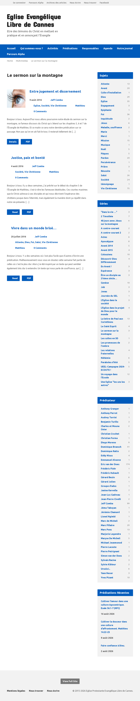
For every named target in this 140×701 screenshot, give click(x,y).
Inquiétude (107, 118)
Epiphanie (106, 110)
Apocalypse (107, 241)
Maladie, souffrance (111, 127)
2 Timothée (107, 216)
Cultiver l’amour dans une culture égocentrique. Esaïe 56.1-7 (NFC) (114, 604)
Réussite (105, 171)
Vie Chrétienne (59, 105)
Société (45, 105)
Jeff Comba (56, 100)
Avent (104, 88)
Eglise (37, 105)
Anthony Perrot (109, 413)
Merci (104, 136)
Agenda (107, 48)
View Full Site (70, 681)
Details (13, 141)
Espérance (106, 271)
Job (103, 287)
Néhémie (105, 358)
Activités (52, 48)
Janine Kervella (109, 490)
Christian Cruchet (110, 434)
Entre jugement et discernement (55, 91)
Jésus (104, 123)
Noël (103, 149)
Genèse (105, 283)
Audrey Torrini (109, 417)
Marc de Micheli (109, 521)
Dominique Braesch (111, 447)
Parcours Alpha (36, 2)
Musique (105, 145)
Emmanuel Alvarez (111, 460)
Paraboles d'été (109, 362)
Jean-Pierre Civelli (111, 499)
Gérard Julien (108, 481)
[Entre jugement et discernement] (16, 105)
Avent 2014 (107, 246)
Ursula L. (105, 569)
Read (15, 212)
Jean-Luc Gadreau (110, 495)
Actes (104, 237)
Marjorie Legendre (111, 534)
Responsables (90, 48)
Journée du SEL (109, 296)
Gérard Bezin (108, 477)
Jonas (104, 291)
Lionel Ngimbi (108, 516)
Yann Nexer (107, 573)
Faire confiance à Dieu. (113, 645)
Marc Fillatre (107, 525)
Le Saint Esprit (108, 326)
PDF (27, 141)
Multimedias (22, 61)
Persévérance (108, 162)
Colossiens (106, 254)
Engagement (107, 105)
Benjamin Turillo (109, 422)
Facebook (104, 2)
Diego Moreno (108, 442)
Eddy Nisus (107, 455)
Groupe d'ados (108, 486)
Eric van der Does (110, 464)
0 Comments (40, 111)
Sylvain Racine (108, 560)
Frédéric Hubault (110, 473)
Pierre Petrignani (110, 551)
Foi (32, 242)
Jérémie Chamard (110, 512)
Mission (105, 140)
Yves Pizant (107, 577)
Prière (104, 166)
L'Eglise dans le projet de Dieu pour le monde (112, 311)
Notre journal (125, 48)
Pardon (104, 158)
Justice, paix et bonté (28, 158)
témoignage (107, 184)
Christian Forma (109, 438)
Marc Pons (106, 529)
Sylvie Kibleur (108, 564)
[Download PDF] (123, 613)
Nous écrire (75, 2)
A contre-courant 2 (111, 232)
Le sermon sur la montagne (44, 61)
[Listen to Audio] (119, 613)
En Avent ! (106, 266)
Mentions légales (16, 691)
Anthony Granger (110, 408)
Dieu (27, 242)
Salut (38, 242)
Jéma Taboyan (108, 508)
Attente (19, 242)
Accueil (11, 48)
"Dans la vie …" (109, 212)
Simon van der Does (111, 556)
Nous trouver (90, 2)
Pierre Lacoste (108, 547)
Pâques (105, 153)
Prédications (70, 48)
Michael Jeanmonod (111, 542)
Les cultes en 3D (109, 338)
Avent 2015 (107, 250)
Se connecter (19, 2)
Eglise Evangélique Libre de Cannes (34, 20)
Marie (104, 132)
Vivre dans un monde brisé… (33, 228)
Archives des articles (56, 2)
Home (10, 61)
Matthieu (80, 105)
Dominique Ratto (110, 451)
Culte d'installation (111, 92)
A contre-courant (110, 228)
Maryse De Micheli (110, 538)
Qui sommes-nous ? (31, 48)
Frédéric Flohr (108, 468)
